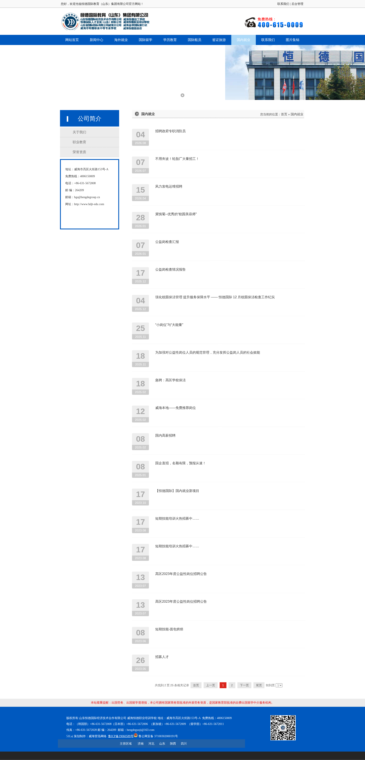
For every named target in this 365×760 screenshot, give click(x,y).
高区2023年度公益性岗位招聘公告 (181, 574)
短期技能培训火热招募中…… (177, 518)
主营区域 (126, 743)
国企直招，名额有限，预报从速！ (180, 463)
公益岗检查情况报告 (170, 269)
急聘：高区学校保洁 (170, 380)
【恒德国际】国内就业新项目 (177, 491)
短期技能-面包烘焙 (169, 629)
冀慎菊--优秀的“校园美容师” (176, 214)
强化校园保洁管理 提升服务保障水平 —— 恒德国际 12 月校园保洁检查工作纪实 (215, 297)
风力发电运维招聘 (168, 186)
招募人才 (162, 657)
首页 (284, 114)
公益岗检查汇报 (167, 242)
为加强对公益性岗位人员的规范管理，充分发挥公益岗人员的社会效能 (207, 352)
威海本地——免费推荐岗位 (175, 408)
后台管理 (297, 3)
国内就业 (297, 114)
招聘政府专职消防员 (170, 131)
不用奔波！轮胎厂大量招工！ (177, 159)
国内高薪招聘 (165, 435)
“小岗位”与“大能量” (169, 325)
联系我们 (283, 3)
